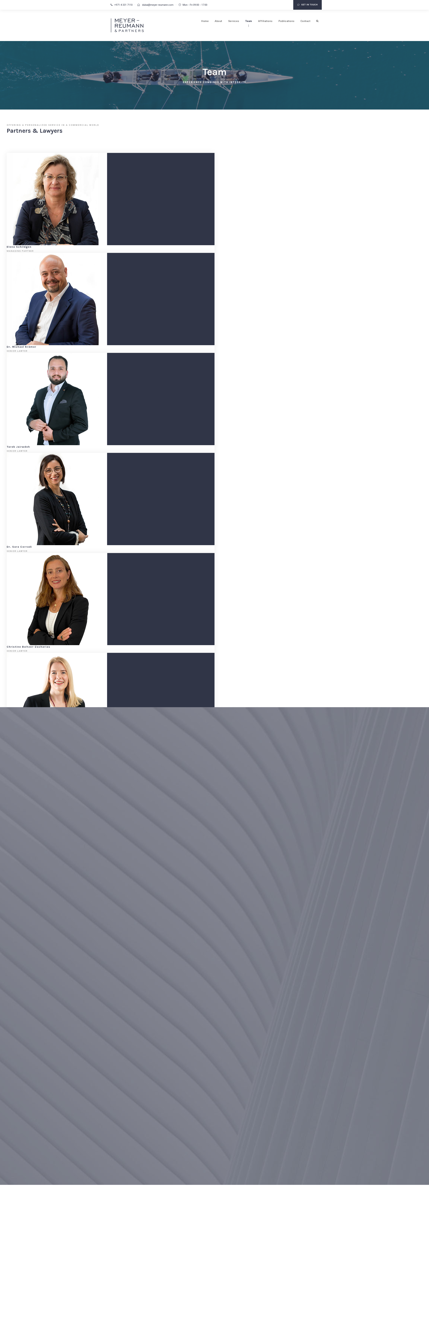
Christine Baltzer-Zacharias (28, 646)
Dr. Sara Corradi (19, 546)
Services (233, 21)
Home (205, 21)
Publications (286, 21)
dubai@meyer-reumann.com (157, 4)
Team (248, 21)
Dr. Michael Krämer (21, 346)
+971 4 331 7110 (123, 4)
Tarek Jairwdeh (18, 446)
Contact (305, 21)
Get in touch (309, 5)
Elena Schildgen (19, 246)
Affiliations (265, 21)
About (218, 21)
